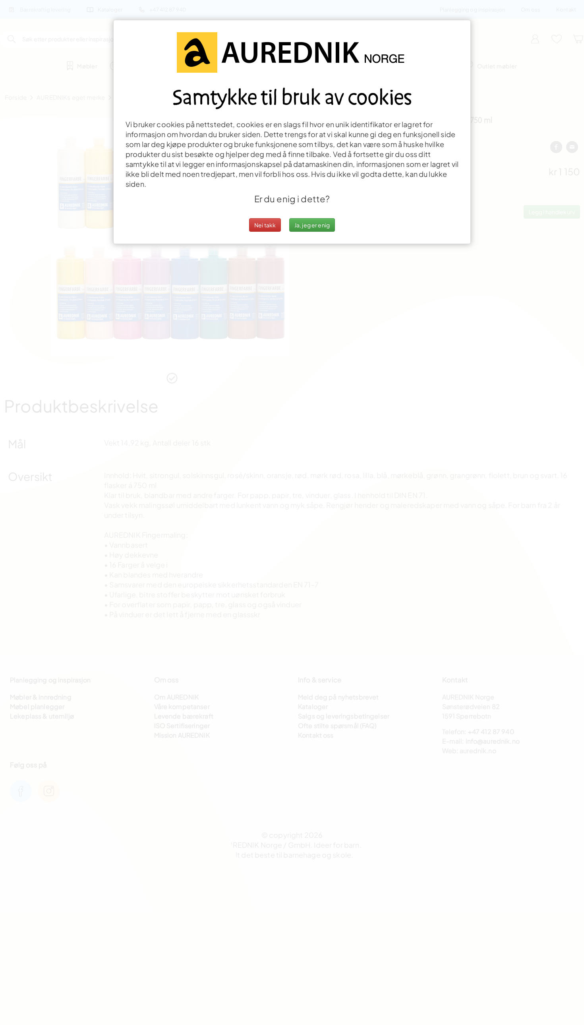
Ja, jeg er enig (312, 225)
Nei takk (265, 225)
